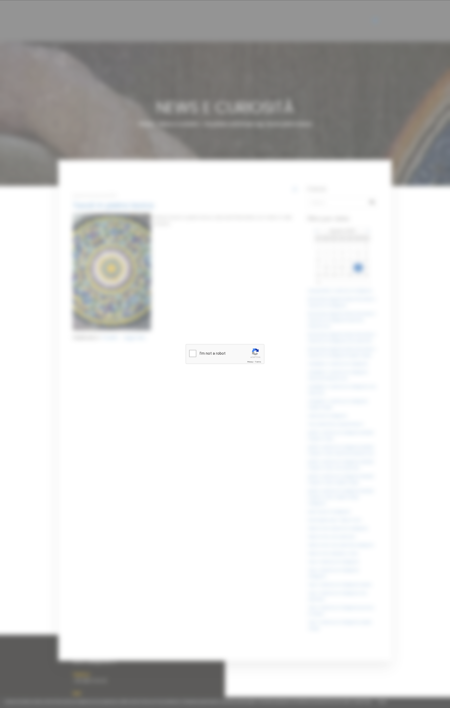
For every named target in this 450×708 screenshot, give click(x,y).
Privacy (250, 362)
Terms (258, 362)
